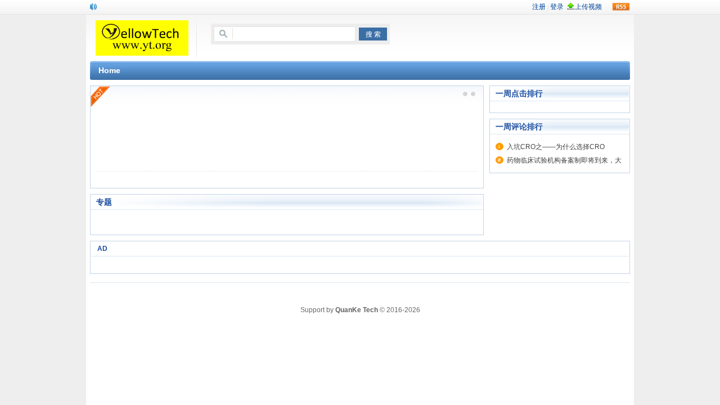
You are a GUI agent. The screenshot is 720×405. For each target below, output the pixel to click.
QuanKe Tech (356, 310)
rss (621, 7)
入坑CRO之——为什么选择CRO (556, 147)
